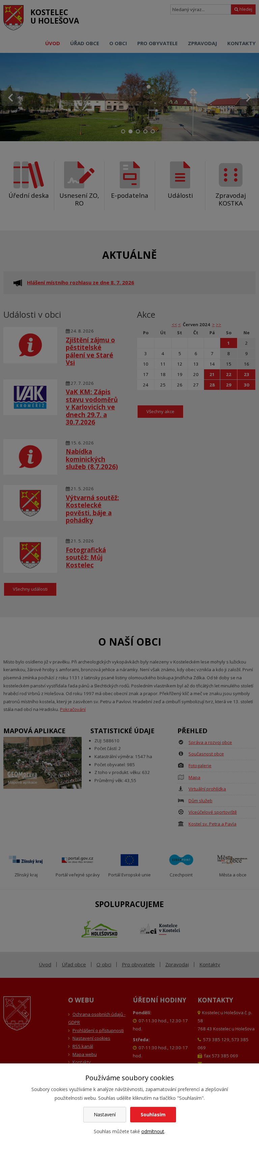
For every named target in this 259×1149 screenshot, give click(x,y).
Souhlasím (153, 1114)
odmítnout (152, 1131)
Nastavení (105, 1114)
